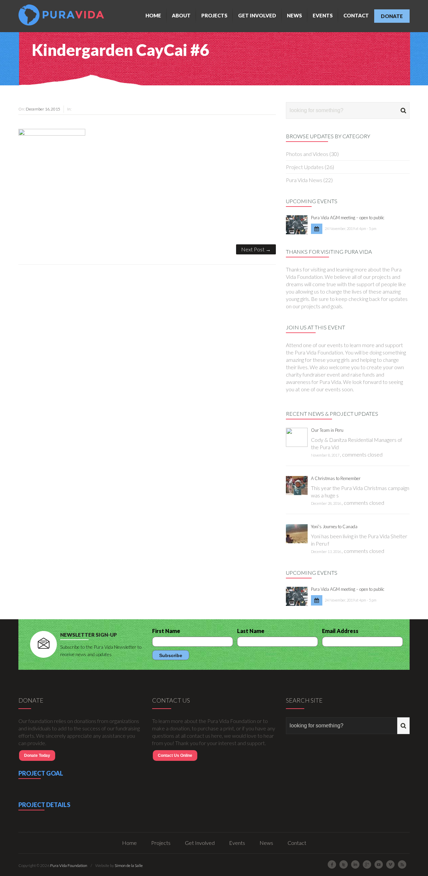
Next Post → (256, 249)
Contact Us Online (175, 755)
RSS (402, 864)
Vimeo (390, 864)
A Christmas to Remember (335, 478)
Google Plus (367, 864)
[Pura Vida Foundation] (62, 14)
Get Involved (257, 15)
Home (153, 15)
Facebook (332, 864)
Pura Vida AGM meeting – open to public (348, 217)
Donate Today (37, 755)
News (294, 15)
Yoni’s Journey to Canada (334, 526)
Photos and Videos (307, 154)
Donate (392, 16)
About (181, 15)
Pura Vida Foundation (68, 865)
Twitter (343, 864)
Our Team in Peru (327, 430)
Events (323, 15)
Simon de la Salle (129, 865)
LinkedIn (355, 864)
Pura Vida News (304, 180)
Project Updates (305, 167)
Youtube (378, 864)
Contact (356, 15)
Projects (214, 15)
